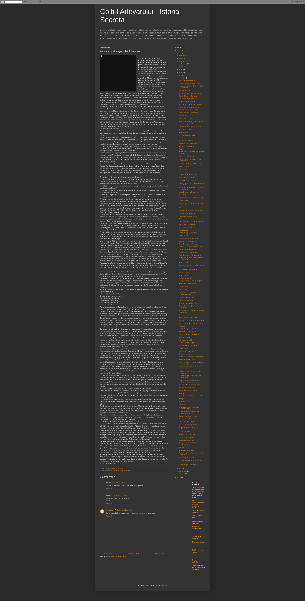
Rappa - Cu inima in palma (187, 177)
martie (181, 468)
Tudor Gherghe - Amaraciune (188, 465)
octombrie (182, 61)
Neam (121, 470)
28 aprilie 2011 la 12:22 (119, 495)
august (181, 67)
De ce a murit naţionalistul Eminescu (190, 104)
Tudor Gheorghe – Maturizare (188, 329)
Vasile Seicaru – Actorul (186, 437)
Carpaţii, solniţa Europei (186, 343)
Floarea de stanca (184, 230)
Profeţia (181, 399)
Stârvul (181, 219)
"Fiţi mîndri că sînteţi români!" (188, 331)
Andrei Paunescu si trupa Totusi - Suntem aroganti (189, 408)
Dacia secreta (183, 235)
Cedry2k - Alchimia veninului (188, 249)
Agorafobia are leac (185, 295)
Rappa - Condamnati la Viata (188, 390)
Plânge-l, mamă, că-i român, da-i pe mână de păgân (190, 381)
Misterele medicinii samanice (188, 283)
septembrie (183, 64)
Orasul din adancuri (185, 354)
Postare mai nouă (106, 553)
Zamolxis (182, 404)
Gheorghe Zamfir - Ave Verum (188, 143)
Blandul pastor (183, 132)
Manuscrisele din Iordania (187, 224)
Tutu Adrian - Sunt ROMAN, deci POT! (191, 126)
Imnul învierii (183, 169)
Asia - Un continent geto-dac (188, 99)
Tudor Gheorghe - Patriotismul (188, 244)
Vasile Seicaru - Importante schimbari (191, 210)
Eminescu (109, 470)
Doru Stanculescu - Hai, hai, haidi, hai (191, 198)
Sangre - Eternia (184, 262)
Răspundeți (109, 488)
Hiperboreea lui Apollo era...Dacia (190, 93)
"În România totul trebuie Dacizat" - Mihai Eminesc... (190, 412)
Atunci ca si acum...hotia (186, 440)
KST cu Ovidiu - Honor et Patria (189, 334)
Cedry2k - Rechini (184, 432)
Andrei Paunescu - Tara (186, 450)
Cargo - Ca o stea (184, 90)
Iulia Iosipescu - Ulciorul (186, 340)
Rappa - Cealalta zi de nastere (188, 416)
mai (180, 75)
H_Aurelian (109, 510)
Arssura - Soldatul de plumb (188, 345)
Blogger (164, 585)
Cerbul (181, 315)
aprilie (181, 78)
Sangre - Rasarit (184, 275)
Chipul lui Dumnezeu (185, 195)
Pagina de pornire (134, 553)
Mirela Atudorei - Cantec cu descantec (191, 396)
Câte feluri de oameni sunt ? (188, 241)
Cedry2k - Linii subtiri (185, 286)
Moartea (181, 447)
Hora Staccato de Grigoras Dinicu (189, 110)
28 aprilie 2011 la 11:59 (119, 483)
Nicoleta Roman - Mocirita (187, 101)
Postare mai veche (161, 553)
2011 (179, 53)
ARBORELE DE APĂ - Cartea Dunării (191, 247)
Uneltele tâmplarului (185, 278)
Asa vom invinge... (185, 272)
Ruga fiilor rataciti (184, 337)
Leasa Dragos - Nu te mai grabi (189, 192)
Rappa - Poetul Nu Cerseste (188, 96)
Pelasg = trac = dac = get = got (188, 434)
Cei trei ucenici (183, 348)
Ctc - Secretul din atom (186, 227)
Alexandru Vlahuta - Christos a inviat (190, 163)
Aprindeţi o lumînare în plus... (188, 175)
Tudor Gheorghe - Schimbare (188, 124)
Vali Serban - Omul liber (186, 351)
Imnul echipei (183, 289)
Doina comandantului (186, 300)
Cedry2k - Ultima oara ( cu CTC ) (189, 238)
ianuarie (182, 474)
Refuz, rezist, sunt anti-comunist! (189, 385)
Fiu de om (182, 326)
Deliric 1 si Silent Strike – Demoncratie (191, 357)
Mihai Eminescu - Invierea (187, 156)
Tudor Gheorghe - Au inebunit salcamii (191, 221)
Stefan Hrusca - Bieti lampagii (188, 269)
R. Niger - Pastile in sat (186, 140)
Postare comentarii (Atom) (117, 557)
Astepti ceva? (183, 115)
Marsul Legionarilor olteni (187, 359)
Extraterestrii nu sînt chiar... (187, 387)
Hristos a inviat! (184, 166)
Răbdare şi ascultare (185, 419)
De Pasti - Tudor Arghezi (186, 146)
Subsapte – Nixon (184, 401)
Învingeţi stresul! (184, 200)
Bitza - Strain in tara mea (187, 457)
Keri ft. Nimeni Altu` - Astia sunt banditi (191, 323)
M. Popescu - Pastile (185, 129)
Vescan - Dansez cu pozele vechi (189, 83)
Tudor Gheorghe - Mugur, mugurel (190, 255)
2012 (179, 50)
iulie (180, 69)
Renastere (127, 470)
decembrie (182, 55)
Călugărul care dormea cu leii (188, 252)
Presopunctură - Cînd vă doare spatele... (192, 320)
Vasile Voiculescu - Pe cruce (188, 180)
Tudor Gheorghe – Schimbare (188, 113)
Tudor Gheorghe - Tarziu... (187, 422)
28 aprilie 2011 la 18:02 (124, 510)
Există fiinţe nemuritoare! (187, 213)
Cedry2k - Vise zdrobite (186, 297)
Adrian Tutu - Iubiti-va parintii (188, 424)
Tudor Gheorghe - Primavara (188, 233)
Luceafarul (116, 470)
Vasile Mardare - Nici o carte (188, 318)
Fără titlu (181, 138)
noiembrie (182, 58)
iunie (181, 72)
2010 (179, 477)
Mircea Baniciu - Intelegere (187, 292)
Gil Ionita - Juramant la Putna (188, 303)
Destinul (181, 393)
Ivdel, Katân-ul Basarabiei (187, 80)
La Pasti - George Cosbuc (187, 135)
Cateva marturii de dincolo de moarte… (191, 121)
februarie (182, 471)
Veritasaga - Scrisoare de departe (189, 107)
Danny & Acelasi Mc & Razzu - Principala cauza (188, 443)
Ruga (180, 208)
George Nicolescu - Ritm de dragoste (191, 281)
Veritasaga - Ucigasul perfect (188, 216)
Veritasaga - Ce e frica (186, 118)
